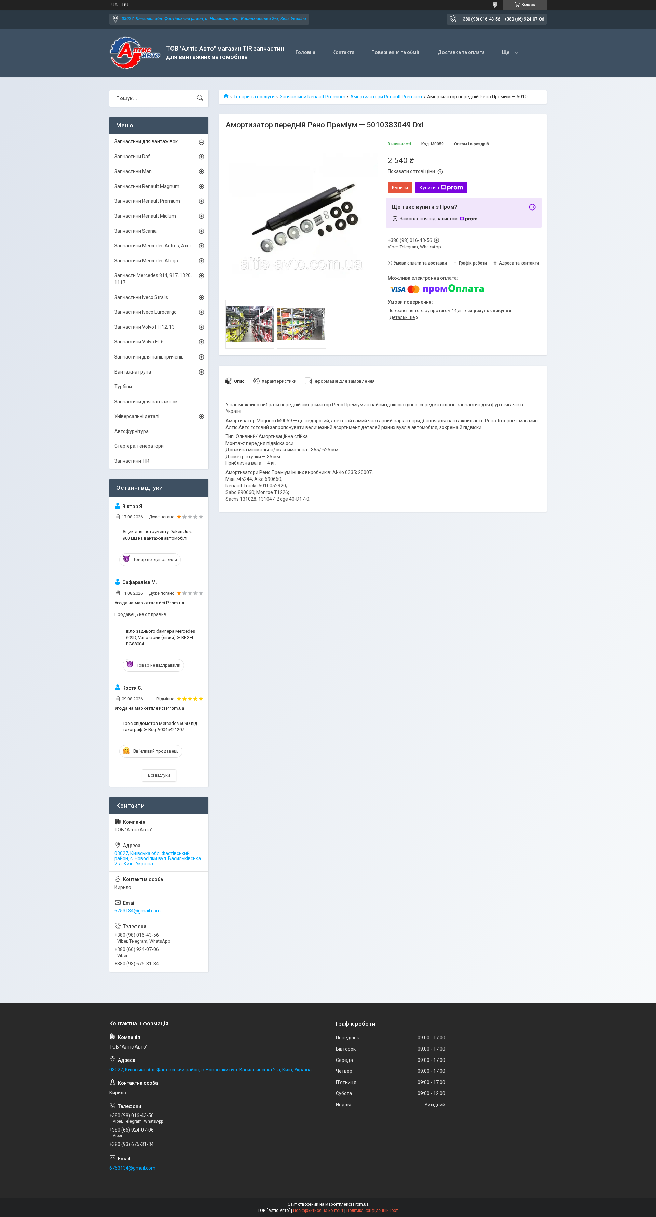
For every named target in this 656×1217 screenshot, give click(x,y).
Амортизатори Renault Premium (386, 96)
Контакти (343, 52)
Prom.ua (361, 1204)
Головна (305, 52)
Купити (400, 187)
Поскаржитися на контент (318, 1210)
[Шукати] (200, 98)
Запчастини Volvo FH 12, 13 (144, 327)
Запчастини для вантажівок (146, 141)
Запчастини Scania (135, 231)
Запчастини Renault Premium (312, 96)
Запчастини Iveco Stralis (141, 297)
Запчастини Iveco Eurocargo (145, 312)
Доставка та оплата (461, 52)
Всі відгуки (159, 775)
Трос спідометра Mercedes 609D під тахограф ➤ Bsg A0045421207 (160, 726)
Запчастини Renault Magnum (146, 186)
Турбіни (123, 386)
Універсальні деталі (136, 416)
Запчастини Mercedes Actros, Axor (152, 245)
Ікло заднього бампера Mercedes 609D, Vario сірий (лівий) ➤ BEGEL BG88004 (160, 637)
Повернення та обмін (396, 52)
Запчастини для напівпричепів (149, 357)
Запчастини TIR (131, 461)
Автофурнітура (131, 431)
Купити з (429, 187)
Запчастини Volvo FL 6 (139, 341)
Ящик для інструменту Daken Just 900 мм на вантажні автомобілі (157, 534)
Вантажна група (132, 372)
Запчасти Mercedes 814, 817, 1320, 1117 (153, 279)
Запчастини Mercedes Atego (146, 260)
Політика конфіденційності (372, 1210)
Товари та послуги (254, 96)
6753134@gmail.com (137, 911)
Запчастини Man (133, 171)
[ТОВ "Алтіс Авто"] (135, 53)
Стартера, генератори (139, 446)
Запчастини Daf (132, 156)
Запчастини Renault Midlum (145, 216)
